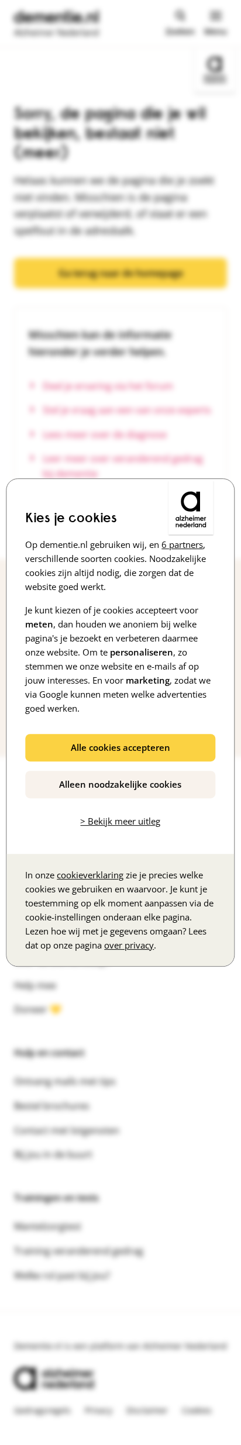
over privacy (129, 945)
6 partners (182, 544)
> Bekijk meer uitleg (120, 821)
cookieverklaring (90, 875)
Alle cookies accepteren (120, 747)
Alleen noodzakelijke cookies (120, 784)
